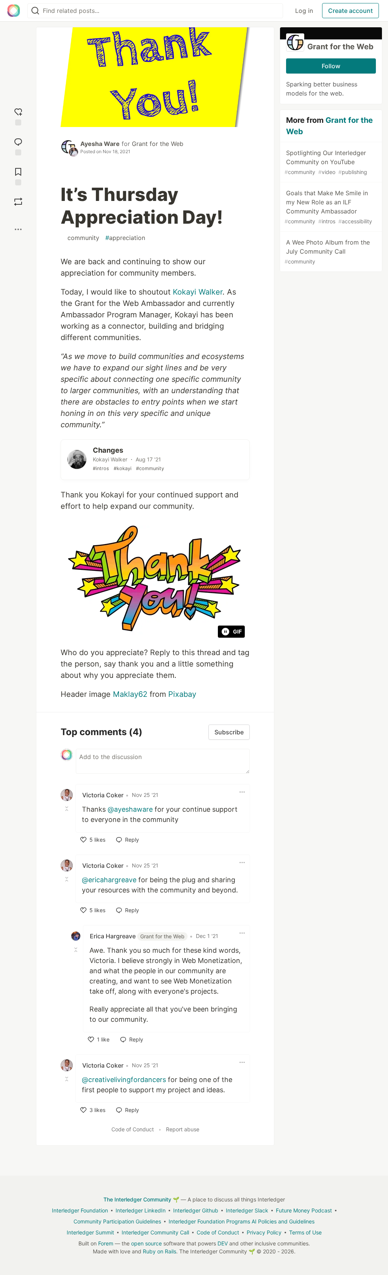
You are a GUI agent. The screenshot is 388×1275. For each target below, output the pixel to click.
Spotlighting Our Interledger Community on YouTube (326, 162)
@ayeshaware (130, 809)
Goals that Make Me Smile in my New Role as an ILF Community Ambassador (328, 206)
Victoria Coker (103, 795)
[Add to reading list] (18, 176)
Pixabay (182, 694)
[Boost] (18, 202)
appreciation (125, 238)
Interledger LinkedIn (141, 1210)
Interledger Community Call (155, 1232)
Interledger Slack (247, 1210)
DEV (222, 1243)
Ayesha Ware (100, 143)
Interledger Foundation (80, 1210)
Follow (331, 66)
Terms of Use (305, 1232)
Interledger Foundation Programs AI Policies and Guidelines (241, 1221)
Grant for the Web (157, 143)
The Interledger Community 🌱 (141, 1199)
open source (146, 1243)
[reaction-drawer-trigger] (18, 116)
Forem (105, 1243)
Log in (304, 10)
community (81, 238)
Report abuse (182, 1129)
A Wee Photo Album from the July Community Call (327, 251)
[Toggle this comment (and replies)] (67, 809)
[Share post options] (18, 229)
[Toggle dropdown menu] (242, 792)
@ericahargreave (109, 880)
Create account (350, 10)
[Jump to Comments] (18, 146)
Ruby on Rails (159, 1251)
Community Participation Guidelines (117, 1221)
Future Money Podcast (304, 1210)
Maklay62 (130, 694)
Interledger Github (195, 1210)
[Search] (35, 11)
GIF (237, 631)
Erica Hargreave (137, 936)
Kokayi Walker (197, 291)
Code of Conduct (132, 1129)
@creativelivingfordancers (124, 1080)
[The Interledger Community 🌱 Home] (13, 10)
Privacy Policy (264, 1232)
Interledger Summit (90, 1232)
